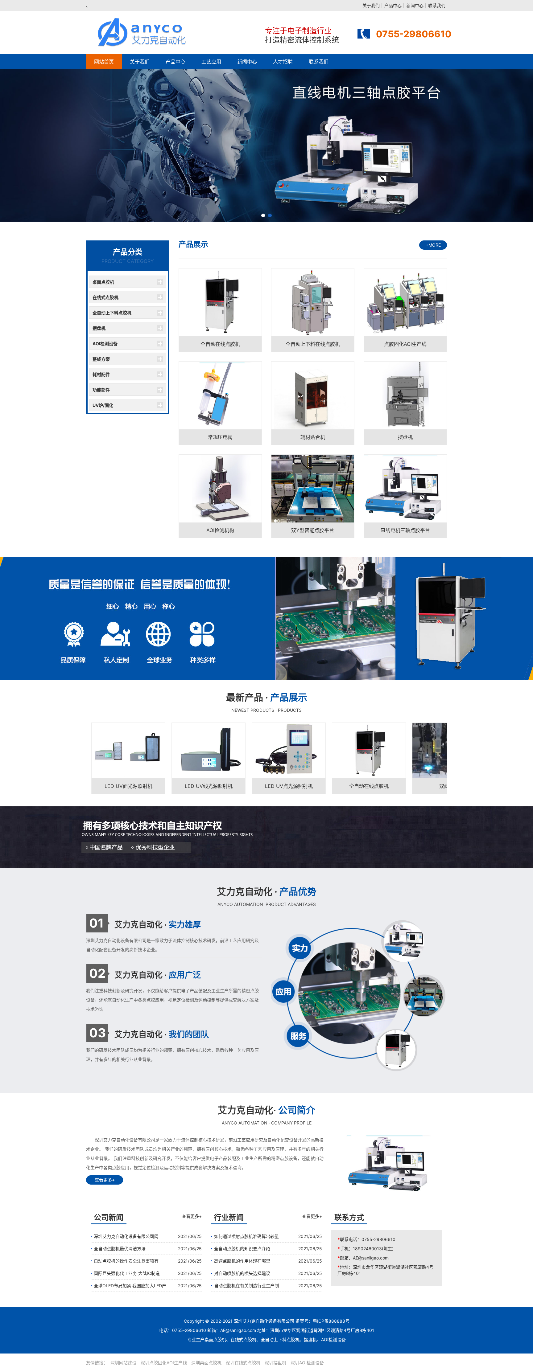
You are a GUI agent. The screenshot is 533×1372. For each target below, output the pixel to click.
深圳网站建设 (123, 1362)
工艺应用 (211, 62)
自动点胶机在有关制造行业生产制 (246, 1285)
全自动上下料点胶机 (112, 312)
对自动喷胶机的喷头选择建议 (242, 1273)
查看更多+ (105, 1179)
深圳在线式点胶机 (243, 1362)
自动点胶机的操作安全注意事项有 (126, 1260)
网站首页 (104, 62)
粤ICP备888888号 (331, 1321)
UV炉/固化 (103, 405)
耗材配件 (101, 374)
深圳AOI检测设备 (307, 1362)
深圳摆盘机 (275, 1362)
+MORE (433, 245)
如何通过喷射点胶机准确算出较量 (246, 1236)
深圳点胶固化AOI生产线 (164, 1362)
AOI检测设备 (105, 343)
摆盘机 (99, 328)
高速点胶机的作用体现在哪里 (242, 1260)
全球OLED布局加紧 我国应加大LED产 (130, 1285)
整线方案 (101, 359)
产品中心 (393, 5)
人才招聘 (283, 62)
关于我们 (371, 5)
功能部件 (101, 389)
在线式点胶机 (105, 297)
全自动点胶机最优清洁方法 (120, 1248)
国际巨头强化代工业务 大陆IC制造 (127, 1273)
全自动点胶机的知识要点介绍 (242, 1248)
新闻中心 (415, 5)
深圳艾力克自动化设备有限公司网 (126, 1236)
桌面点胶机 (103, 282)
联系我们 (436, 5)
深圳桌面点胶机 (206, 1362)
